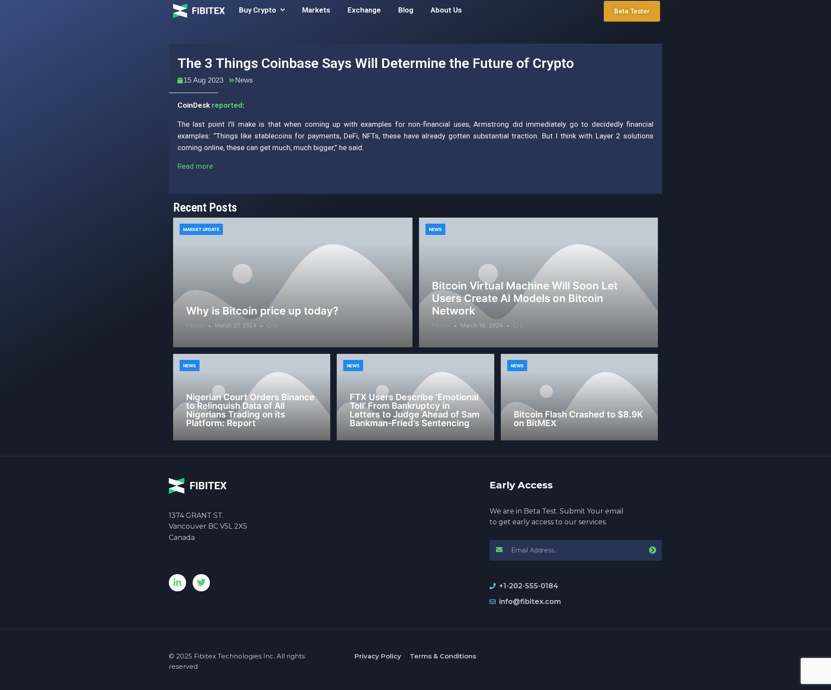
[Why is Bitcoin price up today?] (292, 282)
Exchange (364, 10)
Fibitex (195, 325)
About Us (446, 10)
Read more (195, 166)
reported (227, 105)
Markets (316, 10)
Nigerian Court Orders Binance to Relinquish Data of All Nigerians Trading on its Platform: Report (250, 410)
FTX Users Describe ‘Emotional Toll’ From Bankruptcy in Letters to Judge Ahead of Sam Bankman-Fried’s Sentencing (415, 410)
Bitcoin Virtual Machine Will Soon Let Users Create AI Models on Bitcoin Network (525, 298)
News (244, 80)
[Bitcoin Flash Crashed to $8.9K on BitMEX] (579, 397)
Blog (405, 10)
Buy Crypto (257, 10)
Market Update (201, 229)
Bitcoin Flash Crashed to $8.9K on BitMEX (578, 418)
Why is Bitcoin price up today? (262, 311)
